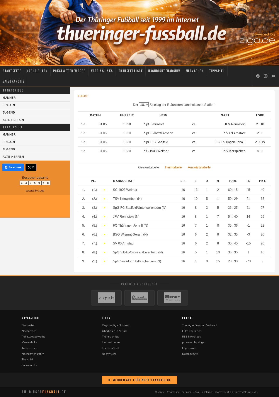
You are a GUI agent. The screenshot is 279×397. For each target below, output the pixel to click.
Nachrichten (37, 71)
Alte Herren (13, 120)
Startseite (12, 71)
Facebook (15, 167)
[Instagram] (265, 76)
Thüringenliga (110, 336)
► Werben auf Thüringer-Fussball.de (139, 380)
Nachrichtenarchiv (164, 71)
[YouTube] (273, 76)
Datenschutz (190, 354)
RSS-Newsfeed (191, 336)
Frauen (9, 105)
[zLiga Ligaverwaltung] (106, 297)
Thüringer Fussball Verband (199, 325)
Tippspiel (217, 71)
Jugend (9, 112)
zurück (83, 96)
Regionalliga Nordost (115, 325)
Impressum (189, 348)
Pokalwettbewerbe (69, 71)
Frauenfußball (110, 348)
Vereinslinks (102, 71)
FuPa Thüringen (191, 331)
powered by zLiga (35, 190)
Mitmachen (195, 71)
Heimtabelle (173, 167)
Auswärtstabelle (199, 167)
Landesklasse (111, 342)
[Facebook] (258, 76)
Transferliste (130, 71)
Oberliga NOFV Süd (114, 331)
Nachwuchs (109, 354)
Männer (9, 97)
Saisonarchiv (13, 81)
